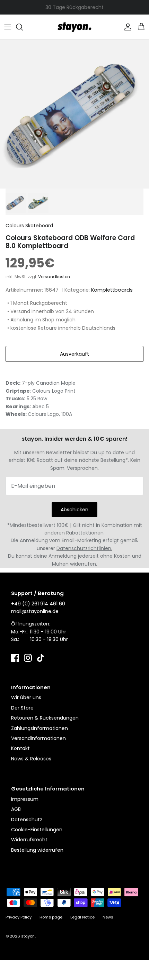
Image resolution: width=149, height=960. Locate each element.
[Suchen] (22, 27)
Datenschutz (26, 819)
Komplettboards (112, 289)
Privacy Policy (19, 917)
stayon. (28, 936)
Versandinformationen (38, 738)
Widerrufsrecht (29, 839)
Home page (51, 917)
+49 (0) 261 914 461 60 (38, 603)
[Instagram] (28, 658)
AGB (16, 809)
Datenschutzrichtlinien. (84, 548)
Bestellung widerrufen (37, 850)
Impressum (24, 799)
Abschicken (74, 509)
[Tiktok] (41, 658)
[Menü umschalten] (7, 27)
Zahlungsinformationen (39, 728)
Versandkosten (54, 277)
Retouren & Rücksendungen (45, 717)
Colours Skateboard (29, 225)
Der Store (22, 707)
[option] (74, 114)
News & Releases (31, 758)
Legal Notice (82, 917)
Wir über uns (26, 697)
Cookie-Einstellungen (36, 829)
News (108, 917)
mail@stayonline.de (35, 611)
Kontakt (20, 748)
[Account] (126, 27)
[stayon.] (74, 27)
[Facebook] (15, 658)
